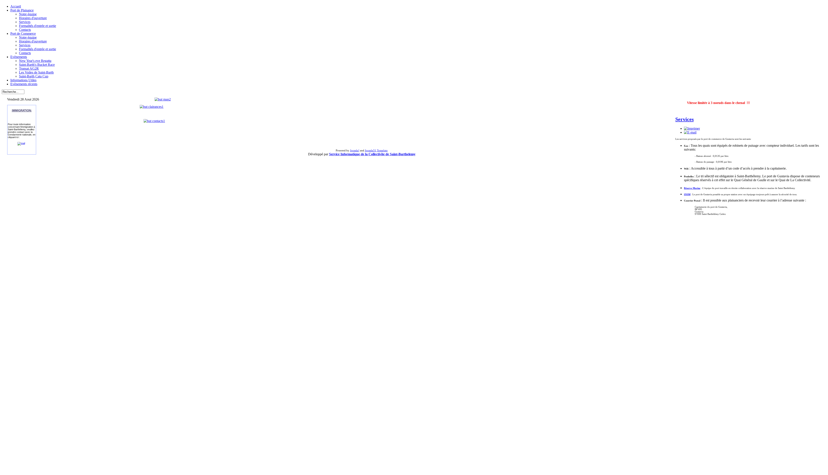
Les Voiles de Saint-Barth (36, 72)
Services (24, 22)
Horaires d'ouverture (33, 18)
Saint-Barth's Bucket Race (37, 64)
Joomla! (354, 150)
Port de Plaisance (22, 10)
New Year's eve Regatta (35, 61)
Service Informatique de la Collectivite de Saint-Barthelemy (372, 154)
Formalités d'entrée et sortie (37, 26)
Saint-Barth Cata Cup (33, 76)
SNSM (687, 194)
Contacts (25, 29)
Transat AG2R (29, 68)
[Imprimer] (692, 128)
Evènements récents (23, 84)
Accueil (15, 6)
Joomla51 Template (376, 150)
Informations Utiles (23, 80)
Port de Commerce (23, 33)
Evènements (18, 57)
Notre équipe (28, 14)
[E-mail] (690, 132)
